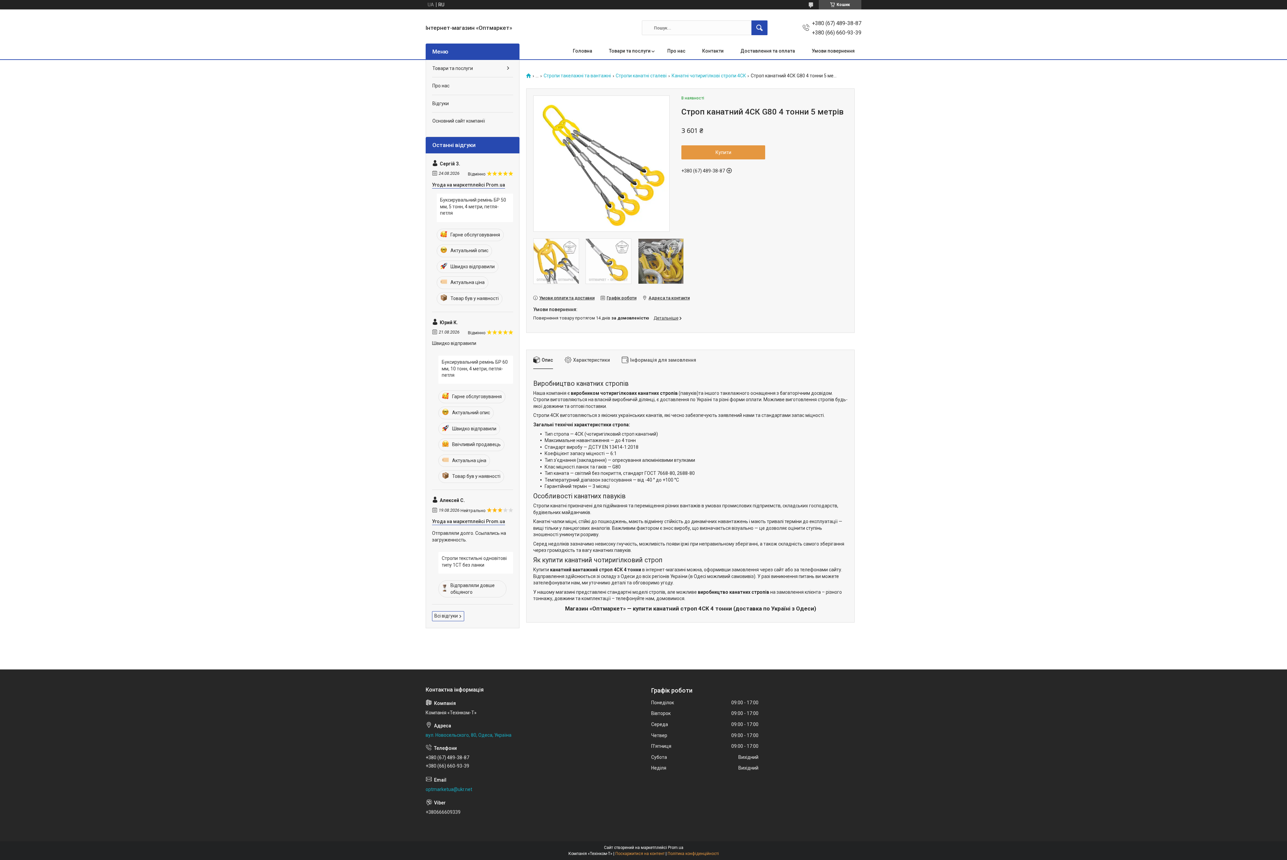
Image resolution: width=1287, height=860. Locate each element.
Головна (582, 51)
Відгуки (440, 103)
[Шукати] (759, 27)
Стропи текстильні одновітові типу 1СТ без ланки (474, 562)
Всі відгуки (446, 616)
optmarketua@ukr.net (449, 789)
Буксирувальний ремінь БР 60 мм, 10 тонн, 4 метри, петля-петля (475, 368)
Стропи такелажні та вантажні (577, 75)
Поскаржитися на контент (640, 853)
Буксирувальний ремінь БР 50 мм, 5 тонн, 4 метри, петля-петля (473, 206)
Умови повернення (833, 51)
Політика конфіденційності (693, 853)
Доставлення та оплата (767, 51)
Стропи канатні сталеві (641, 75)
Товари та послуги (630, 51)
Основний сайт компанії (458, 121)
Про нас (676, 51)
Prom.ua (675, 847)
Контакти (713, 51)
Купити (723, 152)
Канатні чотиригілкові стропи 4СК (709, 75)
